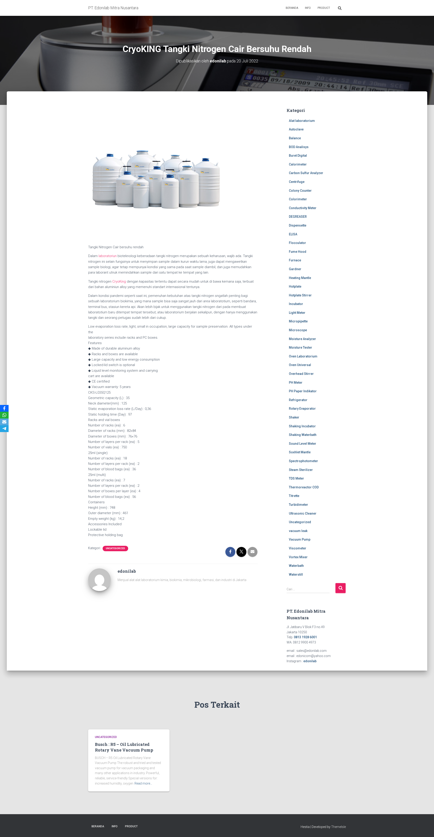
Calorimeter (298, 164)
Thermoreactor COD (304, 487)
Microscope (298, 330)
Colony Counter (300, 190)
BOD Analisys (299, 147)
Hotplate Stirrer (300, 295)
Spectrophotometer (303, 461)
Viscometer (297, 548)
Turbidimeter (298, 504)
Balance (295, 138)
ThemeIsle (338, 827)
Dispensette (297, 225)
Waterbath (296, 565)
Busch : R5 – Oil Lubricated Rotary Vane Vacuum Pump (124, 747)
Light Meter (297, 312)
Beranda (292, 7)
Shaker (294, 417)
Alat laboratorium (302, 121)
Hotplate (295, 286)
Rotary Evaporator (302, 408)
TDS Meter (296, 478)
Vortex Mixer (298, 557)
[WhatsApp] (4, 415)
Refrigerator (298, 400)
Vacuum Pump (299, 539)
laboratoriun (108, 256)
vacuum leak (298, 531)
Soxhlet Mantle (300, 452)
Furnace (295, 260)
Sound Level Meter (302, 443)
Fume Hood (297, 251)
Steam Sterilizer (301, 470)
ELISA (293, 234)
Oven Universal (300, 365)
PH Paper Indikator (303, 391)
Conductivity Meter (302, 208)
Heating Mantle (300, 278)
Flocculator (297, 243)
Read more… (143, 783)
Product (324, 7)
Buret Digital (298, 155)
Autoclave (296, 129)
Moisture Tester (300, 347)
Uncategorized (115, 548)
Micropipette (298, 321)
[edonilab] (99, 579)
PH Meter (295, 382)
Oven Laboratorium (303, 356)
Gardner (295, 269)
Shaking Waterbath (302, 435)
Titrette (294, 496)
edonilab (309, 661)
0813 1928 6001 (305, 637)
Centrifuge (296, 182)
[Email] (4, 421)
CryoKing (119, 281)
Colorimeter (298, 199)
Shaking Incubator (302, 426)
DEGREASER (298, 216)
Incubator (296, 304)
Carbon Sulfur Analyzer (306, 173)
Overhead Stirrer (301, 374)
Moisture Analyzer (302, 339)
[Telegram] (4, 428)
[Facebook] (4, 408)
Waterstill (296, 574)
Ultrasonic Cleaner (302, 513)
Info (308, 7)
